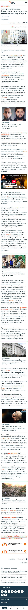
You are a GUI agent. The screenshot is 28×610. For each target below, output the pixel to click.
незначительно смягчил (8, 396)
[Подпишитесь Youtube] (12, 591)
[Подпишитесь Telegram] (15, 591)
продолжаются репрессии (8, 510)
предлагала (9, 328)
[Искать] (24, 608)
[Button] (11, 23)
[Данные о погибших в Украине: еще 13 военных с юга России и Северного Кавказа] (14, 490)
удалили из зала (11, 196)
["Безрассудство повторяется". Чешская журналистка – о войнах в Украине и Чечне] (14, 261)
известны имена (13, 453)
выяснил (11, 300)
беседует (8, 234)
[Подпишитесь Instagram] (18, 591)
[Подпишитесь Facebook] (5, 591)
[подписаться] (5, 595)
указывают (4, 97)
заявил (8, 370)
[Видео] (17, 608)
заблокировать (5, 438)
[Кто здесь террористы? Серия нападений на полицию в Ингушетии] (14, 114)
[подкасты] (11, 608)
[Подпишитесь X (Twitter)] (9, 591)
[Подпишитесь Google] (2, 591)
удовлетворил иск (22, 207)
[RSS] (22, 591)
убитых (3, 469)
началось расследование (15, 55)
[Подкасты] (2, 595)
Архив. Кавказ (5, 6)
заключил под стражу (9, 517)
